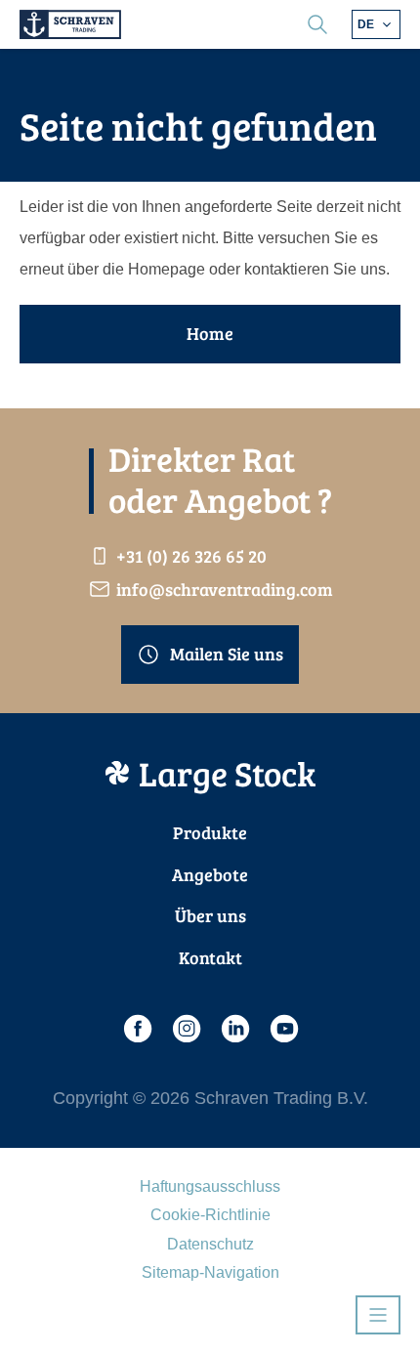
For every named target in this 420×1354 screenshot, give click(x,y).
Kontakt (210, 957)
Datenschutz (210, 1244)
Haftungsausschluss (210, 1186)
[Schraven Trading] (70, 24)
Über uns (210, 915)
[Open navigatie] (378, 1314)
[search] (317, 24)
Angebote (210, 874)
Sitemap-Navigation (210, 1272)
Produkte (210, 832)
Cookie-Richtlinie (210, 1214)
